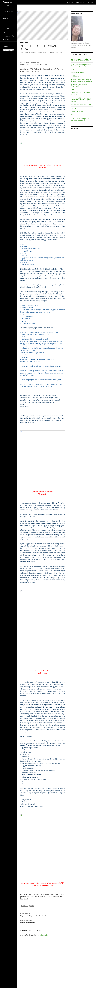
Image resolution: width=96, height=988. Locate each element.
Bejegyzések (24, 42)
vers (4, 32)
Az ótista (73, 69)
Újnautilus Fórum (81, 2)
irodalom (25, 905)
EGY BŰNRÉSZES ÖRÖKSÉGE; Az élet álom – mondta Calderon (81, 60)
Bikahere (73, 115)
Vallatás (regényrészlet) (27, 921)
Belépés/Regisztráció (8, 11)
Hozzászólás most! (57, 53)
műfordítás (6, 29)
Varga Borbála (43, 53)
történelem (6, 39)
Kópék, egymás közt (77, 111)
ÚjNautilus (7, 2)
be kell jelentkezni (44, 935)
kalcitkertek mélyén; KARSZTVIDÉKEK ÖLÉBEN (81, 93)
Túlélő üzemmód (76, 76)
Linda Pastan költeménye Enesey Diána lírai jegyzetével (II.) (81, 65)
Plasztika (73, 108)
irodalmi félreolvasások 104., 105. (81, 105)
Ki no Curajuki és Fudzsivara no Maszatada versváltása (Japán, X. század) (81, 99)
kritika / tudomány (8, 22)
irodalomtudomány (8, 36)
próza (32, 905)
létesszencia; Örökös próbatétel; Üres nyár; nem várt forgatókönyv (81, 80)
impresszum (91, 2)
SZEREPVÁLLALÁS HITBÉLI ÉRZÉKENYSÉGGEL (79, 85)
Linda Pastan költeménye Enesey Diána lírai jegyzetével (81, 119)
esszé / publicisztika (8, 15)
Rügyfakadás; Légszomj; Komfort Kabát (33, 915)
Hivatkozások (69, 2)
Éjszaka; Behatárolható (78, 72)
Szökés (73, 89)
